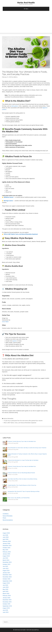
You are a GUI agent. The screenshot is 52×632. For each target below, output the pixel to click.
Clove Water (5, 321)
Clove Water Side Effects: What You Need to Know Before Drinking (22, 479)
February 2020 (7, 595)
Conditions (6, 513)
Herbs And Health (26, 2)
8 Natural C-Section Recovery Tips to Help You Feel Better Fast (22, 441)
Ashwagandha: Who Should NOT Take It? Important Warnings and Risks (23, 491)
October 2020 (6, 579)
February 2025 (7, 552)
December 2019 (7, 599)
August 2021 (6, 570)
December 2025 (7, 545)
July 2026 (5, 535)
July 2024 (5, 558)
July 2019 (5, 610)
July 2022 (5, 566)
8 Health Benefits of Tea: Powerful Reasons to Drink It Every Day (22, 485)
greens (15, 341)
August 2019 (6, 608)
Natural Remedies (8, 418)
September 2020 (7, 581)
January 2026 (6, 543)
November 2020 (7, 577)
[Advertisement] (26, 22)
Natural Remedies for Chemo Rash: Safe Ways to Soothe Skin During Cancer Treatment (27, 447)
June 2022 (5, 568)
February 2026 (7, 541)
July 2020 (5, 585)
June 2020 (6, 587)
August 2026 (6, 533)
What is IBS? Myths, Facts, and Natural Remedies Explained (20, 422)
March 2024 (6, 560)
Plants (4, 518)
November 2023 (7, 562)
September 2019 (7, 606)
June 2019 (5, 612)
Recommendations (8, 520)
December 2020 (7, 574)
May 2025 (5, 549)
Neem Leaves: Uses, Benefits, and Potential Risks (19, 497)
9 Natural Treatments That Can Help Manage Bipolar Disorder (21, 472)
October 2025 (6, 547)
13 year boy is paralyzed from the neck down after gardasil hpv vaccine (23, 420)
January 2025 (6, 554)
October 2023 (6, 564)
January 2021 (6, 572)
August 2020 (6, 583)
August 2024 (6, 556)
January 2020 (6, 597)
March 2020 (6, 593)
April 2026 (5, 539)
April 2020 (5, 591)
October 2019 (6, 604)
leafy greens (14, 106)
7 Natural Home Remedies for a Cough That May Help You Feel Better (23, 460)
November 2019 (7, 602)
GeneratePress (35, 629)
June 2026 (6, 537)
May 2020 (5, 589)
